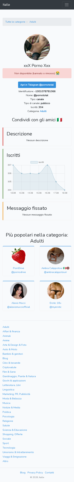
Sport (6, 443)
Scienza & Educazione (15, 430)
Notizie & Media (11, 407)
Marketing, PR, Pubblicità (16, 394)
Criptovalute (9, 367)
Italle (6, 5)
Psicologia (8, 416)
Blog (5, 358)
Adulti (32, 21)
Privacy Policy (35, 472)
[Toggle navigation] (66, 5)
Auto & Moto (10, 349)
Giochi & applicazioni (14, 380)
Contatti (49, 472)
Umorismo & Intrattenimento (18, 452)
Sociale (7, 438)
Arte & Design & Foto (15, 345)
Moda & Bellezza (12, 398)
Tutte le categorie (15, 21)
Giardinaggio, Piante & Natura (19, 376)
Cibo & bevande (11, 363)
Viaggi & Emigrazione (15, 456)
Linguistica (8, 389)
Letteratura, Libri (12, 385)
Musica (6, 403)
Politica (7, 412)
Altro (5, 461)
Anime (6, 340)
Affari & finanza (11, 331)
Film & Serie (9, 371)
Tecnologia (9, 447)
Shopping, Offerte (13, 434)
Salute (6, 425)
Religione (8, 421)
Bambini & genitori (13, 354)
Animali (7, 336)
